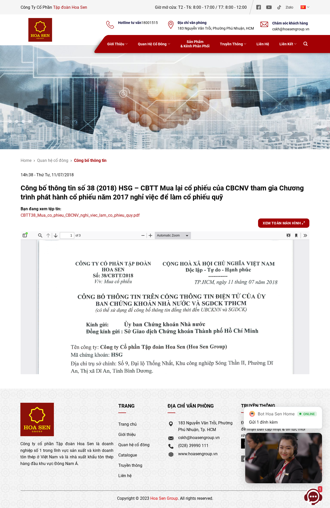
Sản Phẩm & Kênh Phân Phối (195, 43)
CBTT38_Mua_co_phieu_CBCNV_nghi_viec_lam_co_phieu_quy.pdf (80, 215)
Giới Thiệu (115, 43)
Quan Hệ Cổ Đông (152, 43)
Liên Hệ (263, 43)
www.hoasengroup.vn (198, 453)
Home (26, 160)
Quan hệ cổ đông (52, 160)
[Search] (305, 44)
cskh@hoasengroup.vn (290, 29)
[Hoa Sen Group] (40, 30)
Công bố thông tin (90, 160)
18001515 (149, 22)
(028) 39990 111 (193, 445)
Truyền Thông (231, 43)
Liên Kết (286, 43)
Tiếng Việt (304, 7)
